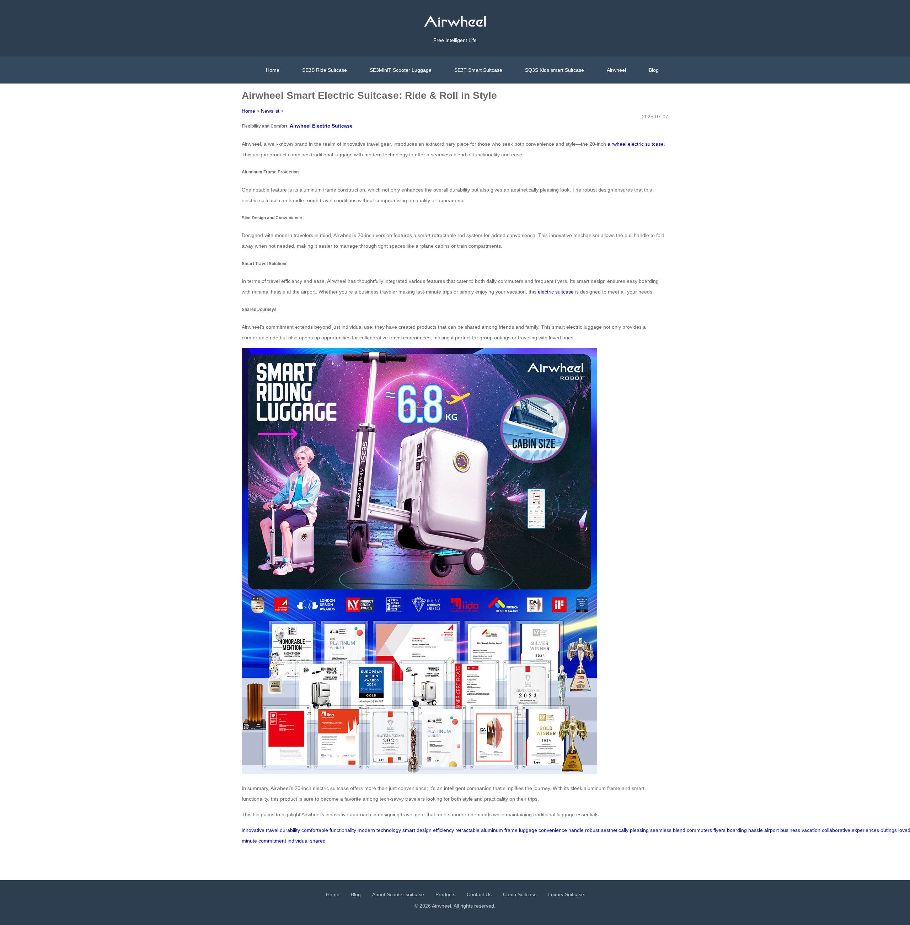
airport (771, 830)
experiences (865, 830)
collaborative (836, 830)
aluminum (492, 830)
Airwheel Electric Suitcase (321, 126)
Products (445, 894)
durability (290, 830)
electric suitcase (556, 292)
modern (366, 830)
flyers (719, 830)
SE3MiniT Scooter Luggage (401, 70)
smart (408, 830)
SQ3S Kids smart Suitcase (554, 70)
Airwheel (616, 70)
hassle (755, 830)
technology (388, 830)
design (424, 830)
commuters (699, 830)
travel (272, 830)
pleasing (639, 830)
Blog (654, 70)
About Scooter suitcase (398, 894)
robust (592, 830)
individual (298, 841)
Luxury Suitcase (566, 894)
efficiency (443, 830)
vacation (811, 830)
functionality (343, 830)
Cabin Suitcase (520, 894)
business (790, 830)
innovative (253, 830)
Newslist (270, 111)
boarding (737, 830)
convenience (553, 830)
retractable (467, 830)
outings (888, 830)
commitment (272, 841)
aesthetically (614, 830)
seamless (660, 830)
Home (272, 70)
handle (576, 830)
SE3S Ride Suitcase (324, 70)
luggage (528, 830)
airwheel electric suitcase (635, 144)
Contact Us (479, 894)
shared (318, 841)
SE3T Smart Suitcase (478, 70)
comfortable (314, 830)
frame (511, 830)
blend (679, 830)
